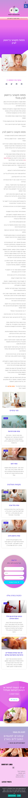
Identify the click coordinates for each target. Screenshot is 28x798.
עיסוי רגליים (11, 386)
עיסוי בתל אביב (14, 505)
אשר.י (19, 795)
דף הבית (25, 18)
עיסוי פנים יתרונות (14, 431)
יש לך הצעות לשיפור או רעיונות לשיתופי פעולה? (14, 689)
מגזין (21, 18)
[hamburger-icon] (25, 2)
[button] (26, 6)
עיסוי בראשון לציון (14, 536)
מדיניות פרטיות (12, 795)
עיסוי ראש (14, 464)
